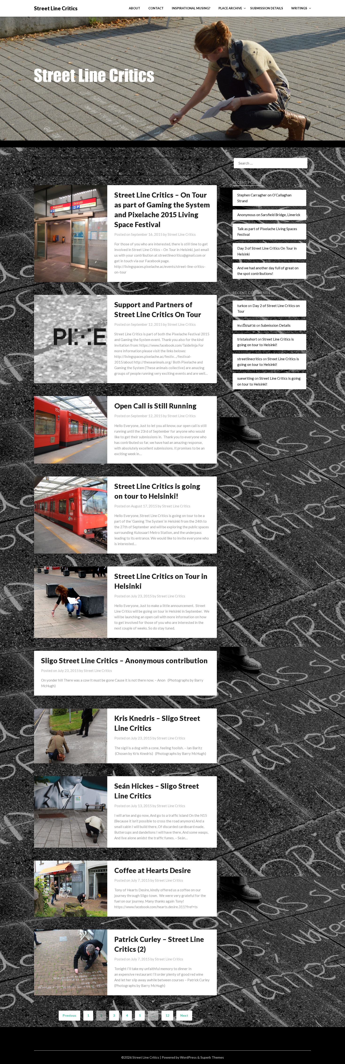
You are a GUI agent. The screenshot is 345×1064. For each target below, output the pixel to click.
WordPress (188, 1057)
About (134, 8)
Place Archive (230, 8)
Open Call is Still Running (155, 405)
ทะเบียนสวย (246, 325)
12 (167, 1015)
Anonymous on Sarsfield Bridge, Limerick (268, 215)
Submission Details (266, 8)
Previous (69, 1015)
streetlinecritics (249, 359)
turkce (242, 305)
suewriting (245, 378)
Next (184, 1015)
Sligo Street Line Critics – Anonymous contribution (124, 660)
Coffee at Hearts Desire (152, 870)
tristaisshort (247, 339)
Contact (156, 8)
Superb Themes (212, 1057)
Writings (299, 8)
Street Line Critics (55, 8)
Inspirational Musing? (191, 8)
